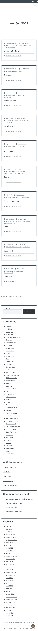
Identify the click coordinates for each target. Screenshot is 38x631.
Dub (7, 359)
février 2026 (10, 532)
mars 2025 (9, 551)
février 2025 (10, 553)
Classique (15, 120)
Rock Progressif (10, 47)
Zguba (21, 511)
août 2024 (9, 561)
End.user (7, 75)
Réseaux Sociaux (12, 421)
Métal (8, 391)
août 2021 (9, 613)
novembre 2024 (11, 556)
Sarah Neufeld (10, 100)
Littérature (9, 386)
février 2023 (10, 591)
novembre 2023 (11, 572)
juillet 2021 (10, 616)
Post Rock (19, 45)
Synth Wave (10, 437)
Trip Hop (9, 445)
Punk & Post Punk (12, 418)
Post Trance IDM (11, 413)
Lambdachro (25, 43)
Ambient (8, 120)
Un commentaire (11, 281)
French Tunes (10, 372)
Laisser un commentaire (13, 56)
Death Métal (10, 348)
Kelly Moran (9, 126)
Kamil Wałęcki (11, 511)
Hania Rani (8, 276)
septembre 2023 (11, 575)
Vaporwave (10, 448)
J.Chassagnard (11, 499)
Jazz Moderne (10, 271)
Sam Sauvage (8, 481)
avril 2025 (9, 548)
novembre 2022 (11, 599)
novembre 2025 (11, 537)
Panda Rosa (7, 476)
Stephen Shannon (11, 201)
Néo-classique (8, 273)
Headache (6, 472)
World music (10, 454)
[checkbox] (33, 626)
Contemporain (10, 95)
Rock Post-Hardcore (13, 427)
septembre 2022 (11, 605)
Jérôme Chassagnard (26, 499)
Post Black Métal (11, 408)
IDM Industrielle (11, 378)
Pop (14, 223)
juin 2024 (9, 567)
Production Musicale (13, 416)
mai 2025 (9, 545)
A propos (9, 326)
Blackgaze (9, 171)
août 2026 (9, 526)
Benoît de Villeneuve (10, 485)
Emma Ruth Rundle (12, 51)
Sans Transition (11, 432)
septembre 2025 (11, 540)
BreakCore (9, 71)
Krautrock (21, 171)
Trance (8, 443)
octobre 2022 (10, 602)
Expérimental (10, 45)
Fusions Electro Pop (12, 375)
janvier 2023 (10, 594)
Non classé (7, 97)
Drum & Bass (17, 71)
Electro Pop (10, 221)
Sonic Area (14, 507)
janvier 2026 (10, 534)
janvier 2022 (10, 607)
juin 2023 (9, 583)
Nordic (8, 402)
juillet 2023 (10, 580)
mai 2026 (9, 529)
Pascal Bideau (10, 151)
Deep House (10, 351)
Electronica (20, 146)
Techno (8, 440)
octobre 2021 (10, 610)
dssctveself (8, 251)
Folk (26, 95)
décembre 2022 (11, 597)
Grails (6, 177)
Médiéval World (11, 389)
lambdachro (31, 622)
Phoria (7, 227)
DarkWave (9, 345)
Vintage (8, 451)
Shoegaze (9, 435)
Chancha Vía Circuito (10, 467)
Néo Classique (25, 197)
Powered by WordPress (10, 622)
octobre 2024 (10, 559)
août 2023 (9, 578)
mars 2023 (9, 589)
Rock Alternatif (28, 45)
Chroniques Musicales (13, 337)
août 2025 (9, 542)
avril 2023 (9, 586)
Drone (8, 353)
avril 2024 (9, 570)
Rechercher (7, 308)
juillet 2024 (10, 564)
